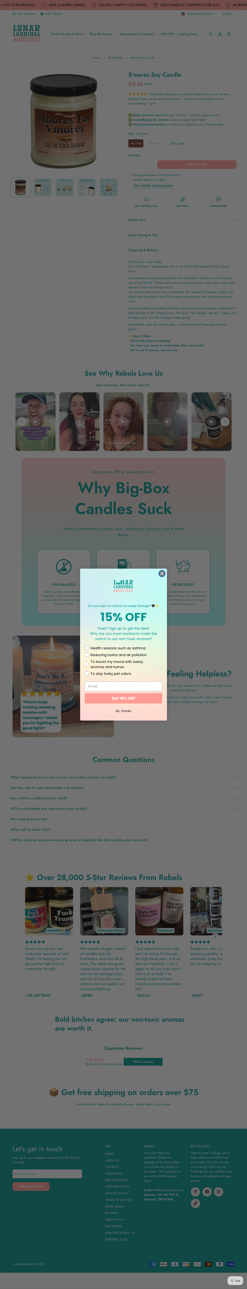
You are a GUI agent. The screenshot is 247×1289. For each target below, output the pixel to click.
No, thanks (123, 711)
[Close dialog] (162, 573)
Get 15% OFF (123, 698)
